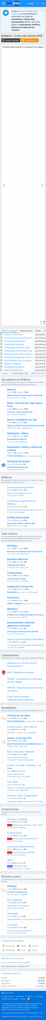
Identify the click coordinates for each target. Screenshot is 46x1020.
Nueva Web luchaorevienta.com (19, 930)
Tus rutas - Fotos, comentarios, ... (20, 412)
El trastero (12, 924)
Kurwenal (22, 827)
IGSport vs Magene (15, 603)
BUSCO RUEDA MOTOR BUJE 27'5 (23, 839)
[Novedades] (37, 3)
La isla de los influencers (17, 892)
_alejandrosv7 (27, 428)
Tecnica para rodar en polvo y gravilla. (23, 631)
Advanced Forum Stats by (22, 1016)
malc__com (24, 567)
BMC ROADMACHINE (15, 721)
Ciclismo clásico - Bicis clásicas (22, 726)
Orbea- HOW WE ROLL (15, 774)
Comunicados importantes (20, 487)
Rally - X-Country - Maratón (20, 751)
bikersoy (23, 414)
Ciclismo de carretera (18, 715)
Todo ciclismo (9, 533)
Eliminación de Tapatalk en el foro (19, 493)
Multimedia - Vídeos (17, 433)
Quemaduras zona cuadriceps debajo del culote (25, 510)
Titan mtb (33, 592)
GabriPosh (24, 790)
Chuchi (22, 634)
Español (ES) (8, 993)
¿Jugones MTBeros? (14, 919)
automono (12, 962)
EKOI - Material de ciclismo (20, 672)
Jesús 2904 (32, 732)
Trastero (21, 908)
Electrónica (13, 597)
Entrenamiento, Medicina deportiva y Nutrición (20, 624)
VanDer (25, 526)
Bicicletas (12, 545)
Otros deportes (14, 899)
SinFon (40, 801)
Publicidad (20, 996)
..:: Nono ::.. (27, 868)
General (11, 389)
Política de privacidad (10, 999)
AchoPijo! (40, 986)
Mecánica (12, 608)
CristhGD (23, 933)
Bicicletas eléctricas (17, 559)
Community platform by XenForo (22, 1013)
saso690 (39, 456)
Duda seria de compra (16, 565)
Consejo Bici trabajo (14, 801)
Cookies (23, 999)
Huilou (21, 495)
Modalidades (8, 707)
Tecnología (12, 913)
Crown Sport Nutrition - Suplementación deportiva (20, 698)
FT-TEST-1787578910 (14, 456)
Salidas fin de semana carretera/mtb (26, 425)
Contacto (29, 996)
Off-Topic (12, 886)
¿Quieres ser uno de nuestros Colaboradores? (22, 664)
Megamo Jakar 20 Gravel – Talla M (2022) (25, 825)
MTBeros (6, 477)
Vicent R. (20, 962)
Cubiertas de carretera (16, 579)
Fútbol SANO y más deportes (18, 906)
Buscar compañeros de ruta (22, 419)
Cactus (20, 841)
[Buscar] (43, 3)
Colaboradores (10, 655)
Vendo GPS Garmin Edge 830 (21, 852)
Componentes (14, 572)
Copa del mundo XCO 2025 (17, 757)
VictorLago (37, 919)
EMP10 (38, 603)
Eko (23, 469)
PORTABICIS (12, 592)
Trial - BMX (12, 781)
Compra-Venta (9, 809)
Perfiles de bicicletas (18, 517)
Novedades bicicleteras (16, 439)
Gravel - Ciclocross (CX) (19, 738)
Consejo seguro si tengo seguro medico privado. (25, 645)
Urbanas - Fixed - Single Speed (22, 795)
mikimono (22, 855)
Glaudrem (23, 441)
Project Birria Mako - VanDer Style (21, 523)
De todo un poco (11, 876)
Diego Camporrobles (25, 760)
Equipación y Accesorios (20, 586)
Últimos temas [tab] (26, 330)
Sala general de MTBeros (16, 379)
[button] (4, 3)
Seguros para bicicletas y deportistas (25, 639)
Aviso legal (38, 996)
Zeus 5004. (11, 732)
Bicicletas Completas (17, 819)
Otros (10, 860)
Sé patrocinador (8, 996)
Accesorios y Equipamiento (20, 846)
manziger (23, 397)
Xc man (4, 962)
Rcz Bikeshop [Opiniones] (17, 467)
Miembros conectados (12, 958)
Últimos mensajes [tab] (9, 330)
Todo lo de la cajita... (18, 866)
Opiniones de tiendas (18, 461)
